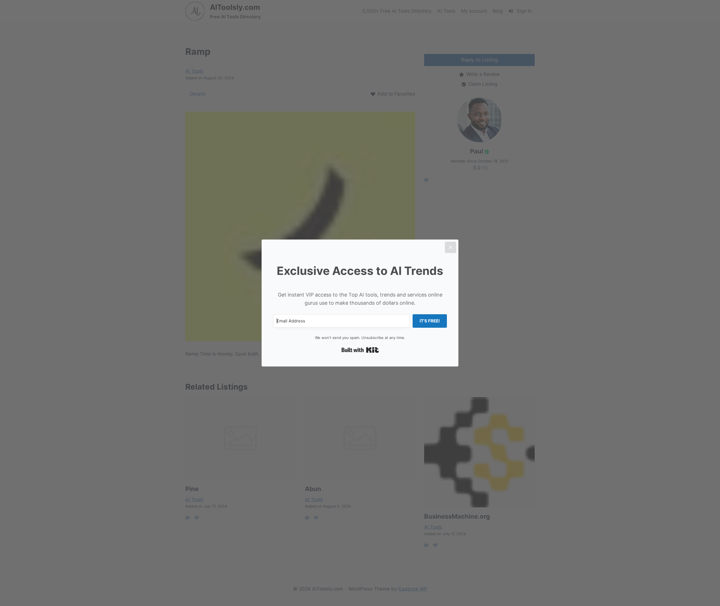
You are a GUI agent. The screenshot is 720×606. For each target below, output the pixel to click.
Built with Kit (360, 350)
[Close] (450, 247)
